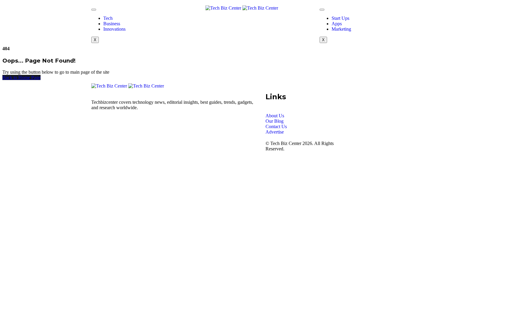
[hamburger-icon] (93, 10)
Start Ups (340, 18)
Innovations (114, 29)
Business (111, 23)
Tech (108, 18)
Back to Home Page (21, 77)
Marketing (341, 29)
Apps (337, 23)
